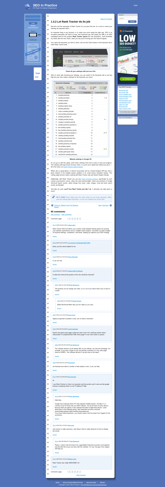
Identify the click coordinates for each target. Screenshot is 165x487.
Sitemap (102, 482)
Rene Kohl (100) (123, 106)
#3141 (56, 441)
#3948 (54, 271)
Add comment (55, 214)
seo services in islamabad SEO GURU (79, 243)
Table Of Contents (106, 19)
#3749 (56, 396)
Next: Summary (103, 205)
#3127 (54, 425)
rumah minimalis (73, 329)
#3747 (54, 377)
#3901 (54, 315)
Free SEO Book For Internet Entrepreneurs (94, 485)
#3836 (54, 362)
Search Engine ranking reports (73, 167)
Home (136, 5)
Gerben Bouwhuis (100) (125, 96)
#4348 (54, 257)
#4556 (58, 301)
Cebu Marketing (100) (125, 102)
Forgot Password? (33, 27)
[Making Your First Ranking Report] (52, 206)
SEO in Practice (45, 5)
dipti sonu (71, 425)
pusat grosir (71, 315)
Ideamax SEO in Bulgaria (75, 271)
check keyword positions (89, 179)
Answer (55, 236)
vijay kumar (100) (123, 92)
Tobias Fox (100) (123, 104)
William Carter (72, 459)
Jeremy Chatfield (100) (125, 94)
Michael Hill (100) (123, 90)
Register (33, 25)
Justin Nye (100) (123, 98)
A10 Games (71, 362)
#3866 (56, 345)
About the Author (91, 482)
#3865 (54, 329)
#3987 (56, 285)
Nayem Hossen (76, 301)
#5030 (54, 243)
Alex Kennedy (72, 377)
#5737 (54, 225)
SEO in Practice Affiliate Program (73, 482)
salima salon (71, 225)
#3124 (54, 459)
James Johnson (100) (125, 108)
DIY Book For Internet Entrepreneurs (45, 8)
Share (36, 77)
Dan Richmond (74, 285)
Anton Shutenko (73, 257)
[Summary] (111, 206)
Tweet (37, 73)
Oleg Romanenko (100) (125, 100)
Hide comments (67, 214)
